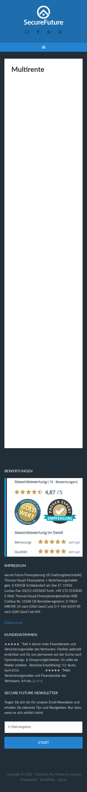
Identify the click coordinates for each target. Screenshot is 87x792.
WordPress (47, 780)
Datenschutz (13, 623)
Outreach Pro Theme (50, 774)
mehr (38, 681)
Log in (62, 780)
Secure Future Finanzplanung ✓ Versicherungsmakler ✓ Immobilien (43, 16)
